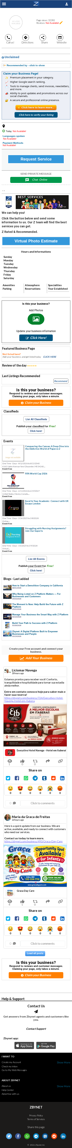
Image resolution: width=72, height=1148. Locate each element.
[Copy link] (60, 760)
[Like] (22, 760)
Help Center (8, 1090)
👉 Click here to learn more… (36, 107)
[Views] (9, 760)
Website (62, 40)
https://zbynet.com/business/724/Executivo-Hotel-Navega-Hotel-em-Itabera (33, 699)
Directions (27, 40)
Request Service (36, 159)
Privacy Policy (36, 1115)
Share (44, 40)
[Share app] (48, 760)
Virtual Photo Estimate (36, 241)
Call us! (10, 40)
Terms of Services (36, 1119)
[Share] (35, 760)
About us (6, 1086)
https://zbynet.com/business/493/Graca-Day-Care (33, 841)
